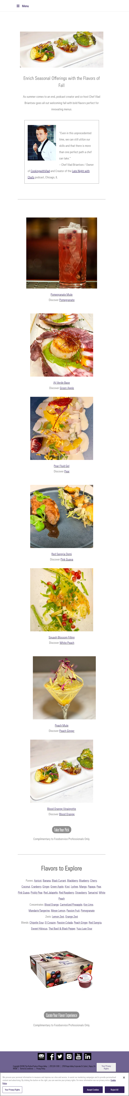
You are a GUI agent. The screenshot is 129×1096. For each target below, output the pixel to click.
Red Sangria (95, 922)
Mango (83, 886)
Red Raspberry (66, 892)
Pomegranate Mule (62, 294)
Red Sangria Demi (61, 554)
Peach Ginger (66, 731)
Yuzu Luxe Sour (84, 928)
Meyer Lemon (58, 910)
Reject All (114, 1089)
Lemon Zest (58, 916)
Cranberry (36, 886)
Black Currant (59, 880)
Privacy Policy (40, 1068)
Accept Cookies (93, 1089)
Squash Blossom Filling (62, 637)
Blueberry (84, 880)
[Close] (124, 1077)
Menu (25, 6)
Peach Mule (61, 725)
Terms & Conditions (26, 1068)
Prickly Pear (36, 892)
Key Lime (88, 904)
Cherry (93, 880)
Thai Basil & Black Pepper (62, 928)
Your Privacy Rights (106, 1067)
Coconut (26, 886)
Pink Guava (67, 559)
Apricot (38, 880)
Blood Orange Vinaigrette (61, 808)
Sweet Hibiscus (39, 928)
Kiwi (67, 886)
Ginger (45, 886)
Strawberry (81, 892)
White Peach (67, 642)
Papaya (91, 886)
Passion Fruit (73, 910)
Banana (47, 880)
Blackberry (72, 880)
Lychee (74, 886)
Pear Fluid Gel (61, 466)
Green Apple (67, 388)
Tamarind (93, 892)
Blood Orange (67, 814)
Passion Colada (65, 922)
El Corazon (50, 922)
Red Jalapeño (51, 892)
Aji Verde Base (61, 382)
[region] (64, 1084)
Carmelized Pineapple (71, 904)
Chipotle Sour (37, 922)
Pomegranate (67, 300)
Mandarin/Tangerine (39, 910)
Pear (67, 471)
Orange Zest (71, 916)
